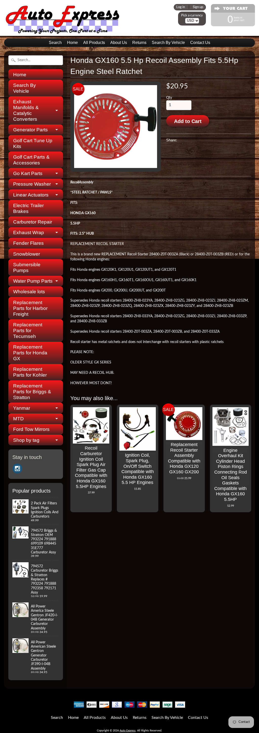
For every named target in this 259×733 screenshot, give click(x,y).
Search (55, 42)
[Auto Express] (62, 31)
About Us (118, 42)
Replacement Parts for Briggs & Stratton (32, 391)
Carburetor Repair (32, 222)
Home (72, 42)
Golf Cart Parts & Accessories (31, 159)
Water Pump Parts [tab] (33, 281)
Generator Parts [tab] (30, 129)
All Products (94, 42)
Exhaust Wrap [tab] (28, 232)
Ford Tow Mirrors (31, 429)
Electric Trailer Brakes (28, 208)
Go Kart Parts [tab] (27, 173)
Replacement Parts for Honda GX (30, 352)
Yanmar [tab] (21, 408)
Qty (169, 98)
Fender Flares (28, 243)
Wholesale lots (29, 291)
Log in (180, 7)
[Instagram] (17, 468)
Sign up (198, 7)
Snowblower (26, 254)
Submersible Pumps (26, 267)
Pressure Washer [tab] (32, 184)
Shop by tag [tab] (26, 440)
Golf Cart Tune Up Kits (32, 143)
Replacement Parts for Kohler (30, 372)
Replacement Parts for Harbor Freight (30, 308)
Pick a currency (192, 15)
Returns (139, 42)
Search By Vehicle (168, 42)
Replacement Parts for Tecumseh (27, 330)
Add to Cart (188, 121)
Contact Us (200, 42)
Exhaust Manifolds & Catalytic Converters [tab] (26, 110)
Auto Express (128, 730)
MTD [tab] (18, 418)
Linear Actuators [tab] (31, 195)
